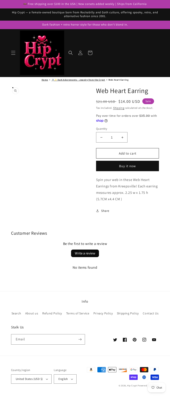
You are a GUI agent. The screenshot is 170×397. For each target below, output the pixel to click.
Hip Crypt (132, 385)
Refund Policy (52, 313)
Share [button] (105, 211)
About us (31, 313)
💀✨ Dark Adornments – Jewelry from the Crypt (78, 79)
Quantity (101, 129)
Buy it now (127, 166)
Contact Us (150, 313)
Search (16, 313)
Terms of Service (77, 313)
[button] (13, 53)
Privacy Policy (103, 313)
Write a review (85, 253)
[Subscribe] (80, 339)
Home (45, 79)
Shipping (118, 107)
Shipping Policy (128, 313)
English (63, 379)
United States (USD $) (29, 379)
